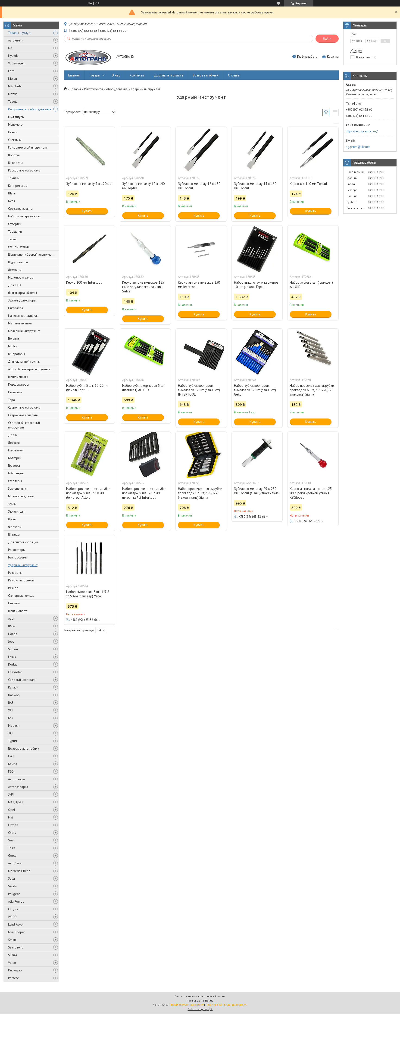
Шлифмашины (18, 377)
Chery (12, 833)
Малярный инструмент (24, 331)
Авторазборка (18, 787)
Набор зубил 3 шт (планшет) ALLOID (311, 284)
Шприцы (14, 534)
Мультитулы (16, 117)
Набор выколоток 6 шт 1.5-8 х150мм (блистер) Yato (87, 594)
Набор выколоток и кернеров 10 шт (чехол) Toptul (256, 284)
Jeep (11, 641)
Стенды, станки (18, 247)
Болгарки (14, 458)
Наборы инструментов (24, 216)
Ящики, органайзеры (22, 293)
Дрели (13, 435)
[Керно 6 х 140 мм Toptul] (313, 150)
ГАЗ (10, 718)
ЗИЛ (11, 794)
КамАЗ (12, 764)
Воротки (14, 155)
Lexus (12, 657)
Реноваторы (16, 550)
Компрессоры (18, 186)
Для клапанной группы (24, 361)
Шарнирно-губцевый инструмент (31, 254)
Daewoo (14, 695)
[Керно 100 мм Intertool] (89, 248)
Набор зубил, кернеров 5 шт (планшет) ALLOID (143, 387)
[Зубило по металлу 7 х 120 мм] (89, 150)
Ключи (12, 132)
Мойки (12, 346)
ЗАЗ (10, 733)
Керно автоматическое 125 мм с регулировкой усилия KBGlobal (311, 493)
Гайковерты (16, 473)
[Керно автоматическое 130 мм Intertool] (201, 248)
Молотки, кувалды (21, 277)
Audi (11, 618)
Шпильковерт (17, 611)
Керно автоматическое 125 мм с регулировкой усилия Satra (143, 286)
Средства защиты (20, 208)
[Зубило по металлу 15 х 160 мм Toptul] (257, 150)
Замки (12, 504)
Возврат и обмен (206, 75)
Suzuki (12, 955)
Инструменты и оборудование (29, 109)
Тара (11, 400)
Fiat (10, 817)
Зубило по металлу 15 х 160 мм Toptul (255, 185)
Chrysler (14, 909)
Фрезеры (15, 527)
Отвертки (14, 224)
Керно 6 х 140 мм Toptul (308, 183)
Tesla (12, 848)
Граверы (14, 465)
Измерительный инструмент (27, 147)
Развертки (15, 573)
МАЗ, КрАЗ (15, 802)
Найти (327, 38)
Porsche (13, 978)
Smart (12, 940)
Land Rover (16, 924)
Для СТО (14, 285)
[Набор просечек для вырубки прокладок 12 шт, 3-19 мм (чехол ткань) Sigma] (201, 455)
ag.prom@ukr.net (358, 147)
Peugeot (14, 894)
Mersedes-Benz (19, 871)
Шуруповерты (18, 262)
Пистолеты (15, 308)
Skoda (12, 886)
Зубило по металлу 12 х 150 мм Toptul (199, 185)
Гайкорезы (15, 163)
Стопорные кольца (21, 595)
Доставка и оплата (168, 75)
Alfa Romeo (16, 901)
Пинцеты (14, 603)
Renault (13, 687)
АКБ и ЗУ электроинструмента (29, 369)
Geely (12, 855)
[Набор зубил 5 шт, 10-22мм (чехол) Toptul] (89, 352)
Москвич (14, 725)
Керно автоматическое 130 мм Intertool (199, 284)
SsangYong (15, 947)
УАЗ (10, 710)
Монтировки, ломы (21, 496)
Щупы (12, 193)
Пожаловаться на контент (186, 1004)
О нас (116, 75)
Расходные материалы (24, 170)
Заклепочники (18, 488)
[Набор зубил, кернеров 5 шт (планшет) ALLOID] (145, 352)
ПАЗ (11, 756)
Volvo (12, 963)
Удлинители (16, 511)
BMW (11, 626)
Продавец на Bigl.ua (200, 1000)
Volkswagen (16, 63)
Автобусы (15, 863)
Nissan (12, 78)
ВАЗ (10, 703)
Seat (11, 840)
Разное (13, 588)
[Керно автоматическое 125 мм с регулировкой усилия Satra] (145, 248)
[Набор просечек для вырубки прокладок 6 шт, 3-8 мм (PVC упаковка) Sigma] (313, 352)
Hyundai (13, 56)
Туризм (13, 741)
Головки (13, 338)
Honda (12, 634)
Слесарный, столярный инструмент (24, 425)
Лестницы (15, 270)
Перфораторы (18, 384)
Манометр (15, 124)
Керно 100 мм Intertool (84, 282)
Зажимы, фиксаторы (22, 300)
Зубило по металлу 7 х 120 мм (89, 183)
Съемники (15, 140)
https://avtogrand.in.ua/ (362, 131)
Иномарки (15, 970)
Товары (94, 75)
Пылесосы (15, 392)
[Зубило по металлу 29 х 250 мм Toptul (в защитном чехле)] (257, 455)
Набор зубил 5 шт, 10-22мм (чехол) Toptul (87, 387)
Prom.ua (220, 996)
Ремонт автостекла (21, 580)
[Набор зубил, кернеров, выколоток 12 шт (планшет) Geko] (257, 352)
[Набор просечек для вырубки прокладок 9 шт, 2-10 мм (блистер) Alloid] (89, 455)
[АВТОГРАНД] (88, 57)
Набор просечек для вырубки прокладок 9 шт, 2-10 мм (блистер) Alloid (88, 493)
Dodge (13, 664)
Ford (11, 71)
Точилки (13, 178)
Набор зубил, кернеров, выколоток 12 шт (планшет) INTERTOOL (199, 389)
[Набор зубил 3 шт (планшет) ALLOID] (313, 248)
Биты (11, 201)
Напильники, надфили (23, 316)
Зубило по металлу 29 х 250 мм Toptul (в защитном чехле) (257, 490)
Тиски (12, 239)
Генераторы (16, 354)
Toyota (13, 101)
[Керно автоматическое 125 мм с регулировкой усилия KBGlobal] (313, 455)
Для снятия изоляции (23, 542)
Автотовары (16, 779)
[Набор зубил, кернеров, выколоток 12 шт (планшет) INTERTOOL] (201, 352)
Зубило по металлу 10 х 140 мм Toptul (143, 185)
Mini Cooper (16, 932)
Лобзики (14, 443)
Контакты (137, 75)
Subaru (13, 649)
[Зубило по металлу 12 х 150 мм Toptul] (201, 150)
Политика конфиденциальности (226, 1004)
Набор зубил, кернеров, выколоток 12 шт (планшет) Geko (255, 389)
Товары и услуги (19, 33)
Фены (12, 519)
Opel (11, 810)
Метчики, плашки (20, 323)
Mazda (12, 94)
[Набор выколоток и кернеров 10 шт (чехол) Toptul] (257, 248)
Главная (74, 75)
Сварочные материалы (24, 407)
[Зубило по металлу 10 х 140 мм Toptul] (145, 150)
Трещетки (15, 231)
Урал (11, 878)
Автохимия (15, 40)
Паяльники (15, 450)
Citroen (13, 825)
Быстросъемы (17, 557)
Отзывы (234, 75)
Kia (10, 48)
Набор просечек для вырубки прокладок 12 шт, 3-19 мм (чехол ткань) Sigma (200, 493)
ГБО (11, 771)
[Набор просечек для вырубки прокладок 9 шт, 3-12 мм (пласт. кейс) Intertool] (145, 455)
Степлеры (15, 481)
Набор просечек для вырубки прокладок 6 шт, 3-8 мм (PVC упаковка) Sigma (312, 389)
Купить (87, 211)
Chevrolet (15, 672)
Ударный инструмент (23, 565)
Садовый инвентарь (22, 680)
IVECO (12, 917)
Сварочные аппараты (23, 415)
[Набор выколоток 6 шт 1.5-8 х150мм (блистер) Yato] (89, 558)
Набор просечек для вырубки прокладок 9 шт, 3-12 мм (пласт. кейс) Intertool (144, 493)
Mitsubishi (15, 86)
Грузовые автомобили (23, 748)
